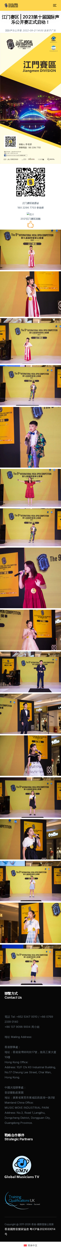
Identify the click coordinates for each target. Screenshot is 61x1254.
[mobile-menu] (54, 5)
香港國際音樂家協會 (17, 1229)
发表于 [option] (50, 30)
